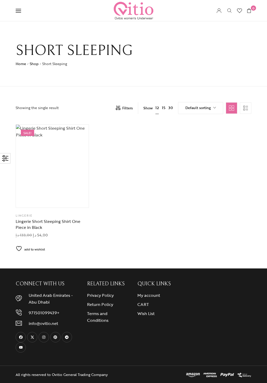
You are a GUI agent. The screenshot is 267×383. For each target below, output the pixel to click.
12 (157, 107)
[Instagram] (44, 337)
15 (163, 107)
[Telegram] (67, 337)
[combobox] (200, 108)
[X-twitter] (32, 337)
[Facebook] (21, 337)
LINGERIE (24, 216)
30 (170, 107)
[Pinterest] (55, 337)
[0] (249, 10)
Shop (34, 63)
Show (148, 108)
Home (21, 63)
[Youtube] (21, 347)
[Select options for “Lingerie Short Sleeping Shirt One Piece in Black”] (65, 198)
